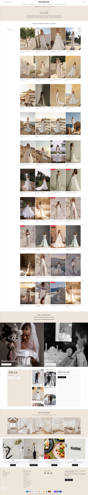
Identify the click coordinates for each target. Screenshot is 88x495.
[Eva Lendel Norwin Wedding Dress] (42, 95)
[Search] (79, 2)
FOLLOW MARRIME (14, 377)
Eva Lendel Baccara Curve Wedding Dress (72, 220)
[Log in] (81, 2)
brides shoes (15, 461)
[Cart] (85, 2)
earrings (18, 461)
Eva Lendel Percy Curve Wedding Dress (57, 220)
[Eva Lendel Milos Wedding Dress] (58, 265)
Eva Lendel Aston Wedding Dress (40, 192)
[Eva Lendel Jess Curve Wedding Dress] (42, 236)
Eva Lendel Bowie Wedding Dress (71, 192)
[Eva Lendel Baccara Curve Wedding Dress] (73, 208)
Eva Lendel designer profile (56, 17)
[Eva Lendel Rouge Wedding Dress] (27, 265)
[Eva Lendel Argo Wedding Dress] (73, 95)
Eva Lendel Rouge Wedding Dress (25, 277)
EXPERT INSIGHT (6, 364)
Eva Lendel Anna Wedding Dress (40, 164)
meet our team (79, 462)
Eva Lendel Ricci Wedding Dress (56, 164)
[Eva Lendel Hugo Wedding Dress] (27, 180)
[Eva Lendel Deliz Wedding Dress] (27, 208)
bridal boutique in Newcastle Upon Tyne (49, 414)
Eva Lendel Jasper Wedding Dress (56, 107)
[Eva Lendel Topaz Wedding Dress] (27, 151)
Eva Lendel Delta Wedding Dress (25, 79)
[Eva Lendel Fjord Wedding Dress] (27, 123)
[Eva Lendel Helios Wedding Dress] (42, 39)
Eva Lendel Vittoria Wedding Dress (56, 51)
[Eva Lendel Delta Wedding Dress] (27, 67)
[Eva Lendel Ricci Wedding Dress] (58, 151)
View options (22, 82)
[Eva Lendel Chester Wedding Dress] (73, 39)
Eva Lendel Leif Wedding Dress (55, 192)
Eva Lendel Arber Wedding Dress (56, 79)
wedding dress (10, 461)
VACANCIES (33, 465)
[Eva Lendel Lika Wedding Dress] (58, 236)
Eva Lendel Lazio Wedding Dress (25, 51)
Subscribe (68, 479)
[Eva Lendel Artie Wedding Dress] (73, 151)
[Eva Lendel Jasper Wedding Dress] (58, 95)
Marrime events (75, 473)
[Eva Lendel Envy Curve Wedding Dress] (73, 293)
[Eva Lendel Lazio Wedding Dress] (27, 39)
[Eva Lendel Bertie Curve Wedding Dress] (27, 236)
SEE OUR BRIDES (50, 364)
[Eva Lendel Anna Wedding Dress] (42, 151)
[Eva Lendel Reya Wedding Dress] (27, 293)
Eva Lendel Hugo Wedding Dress (25, 192)
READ (13, 465)
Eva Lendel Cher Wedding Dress (25, 107)
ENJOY (54, 465)
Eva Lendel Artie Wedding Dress (71, 164)
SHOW (75, 465)
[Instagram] (45, 473)
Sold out (52, 195)
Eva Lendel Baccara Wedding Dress (41, 277)
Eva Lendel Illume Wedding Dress (71, 79)
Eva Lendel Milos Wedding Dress (56, 277)
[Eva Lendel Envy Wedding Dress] (42, 208)
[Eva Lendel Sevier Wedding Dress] (73, 123)
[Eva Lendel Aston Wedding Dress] (42, 180)
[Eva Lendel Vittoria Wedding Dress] (58, 39)
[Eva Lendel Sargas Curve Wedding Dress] (58, 123)
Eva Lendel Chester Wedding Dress (71, 51)
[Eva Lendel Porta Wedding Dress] (73, 265)
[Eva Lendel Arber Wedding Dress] (58, 67)
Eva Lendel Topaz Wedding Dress (25, 164)
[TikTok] (51, 473)
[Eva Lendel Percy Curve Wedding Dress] (58, 208)
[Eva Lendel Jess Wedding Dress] (73, 236)
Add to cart (52, 82)
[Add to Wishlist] (34, 29)
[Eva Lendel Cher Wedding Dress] (27, 95)
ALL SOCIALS (62, 377)
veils (21, 461)
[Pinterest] (48, 473)
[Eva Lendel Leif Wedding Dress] (58, 180)
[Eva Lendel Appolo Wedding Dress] (42, 67)
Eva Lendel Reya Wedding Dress (25, 305)
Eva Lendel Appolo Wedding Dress (40, 79)
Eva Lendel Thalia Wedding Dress (40, 305)
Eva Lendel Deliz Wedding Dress (25, 220)
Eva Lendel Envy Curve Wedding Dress (72, 305)
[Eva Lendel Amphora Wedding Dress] (58, 293)
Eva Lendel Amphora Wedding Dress (56, 305)
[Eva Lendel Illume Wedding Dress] (73, 67)
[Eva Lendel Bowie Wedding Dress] (73, 180)
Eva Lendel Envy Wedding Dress (40, 220)
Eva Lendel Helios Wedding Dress (40, 51)
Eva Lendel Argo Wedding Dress (71, 107)
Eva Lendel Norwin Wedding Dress (40, 107)
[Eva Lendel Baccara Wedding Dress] (42, 265)
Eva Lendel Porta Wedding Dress (71, 277)
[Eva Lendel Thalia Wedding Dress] (42, 293)
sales (81, 473)
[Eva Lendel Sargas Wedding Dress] (42, 123)
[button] (8, 426)
